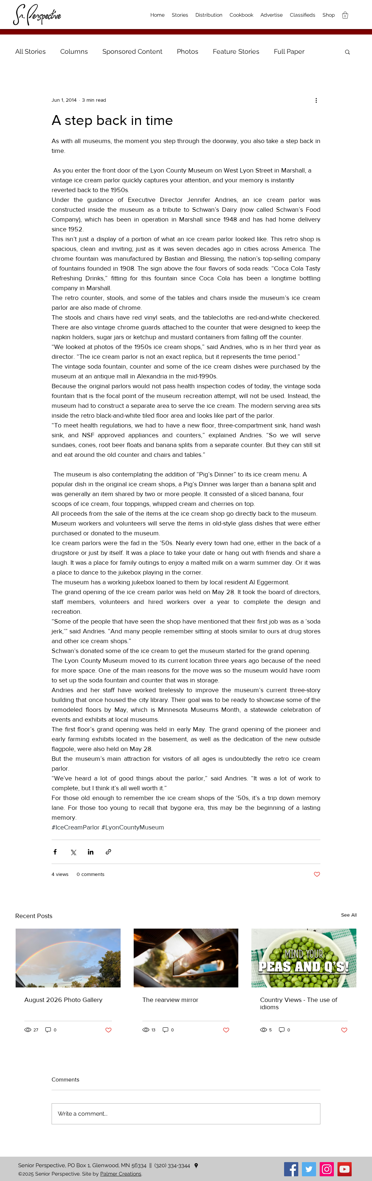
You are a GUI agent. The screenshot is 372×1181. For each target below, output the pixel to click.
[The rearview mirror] (186, 958)
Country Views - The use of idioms (298, 1003)
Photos (187, 51)
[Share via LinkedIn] (90, 851)
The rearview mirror (170, 999)
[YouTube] (344, 1169)
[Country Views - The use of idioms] (303, 958)
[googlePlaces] (196, 1165)
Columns (74, 51)
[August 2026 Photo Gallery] (68, 958)
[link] (345, 15)
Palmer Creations (120, 1174)
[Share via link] (108, 851)
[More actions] (316, 100)
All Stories (30, 51)
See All (349, 915)
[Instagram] (327, 1169)
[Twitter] (309, 1169)
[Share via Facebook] (55, 851)
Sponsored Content (132, 51)
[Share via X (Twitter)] (72, 851)
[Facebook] (291, 1169)
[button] (347, 51)
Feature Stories (236, 51)
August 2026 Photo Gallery (63, 999)
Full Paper (289, 51)
